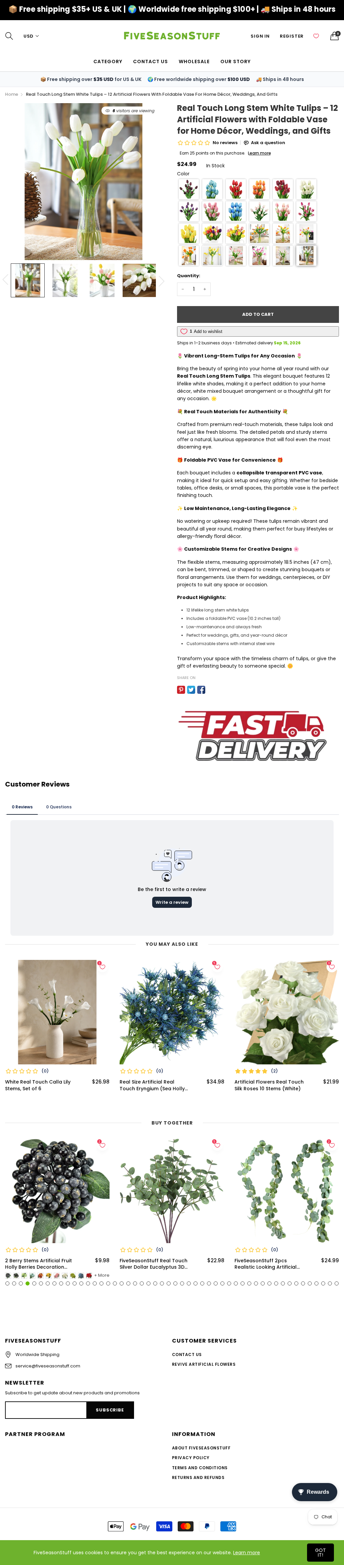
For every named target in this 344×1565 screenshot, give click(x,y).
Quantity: (188, 275)
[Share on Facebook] (201, 690)
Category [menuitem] (107, 61)
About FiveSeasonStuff (201, 1448)
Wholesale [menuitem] (194, 61)
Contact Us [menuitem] (150, 61)
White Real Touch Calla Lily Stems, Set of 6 (38, 1085)
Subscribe (110, 1410)
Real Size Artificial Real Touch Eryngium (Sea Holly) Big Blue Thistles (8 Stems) (153, 1085)
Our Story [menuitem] (235, 61)
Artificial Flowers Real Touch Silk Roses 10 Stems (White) (269, 1085)
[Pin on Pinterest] (181, 690)
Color (183, 173)
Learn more (246, 1552)
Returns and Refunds (198, 1477)
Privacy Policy (191, 1458)
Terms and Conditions (200, 1468)
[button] (189, 189)
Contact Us (187, 1354)
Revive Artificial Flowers (203, 1364)
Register (292, 36)
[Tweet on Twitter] (191, 690)
